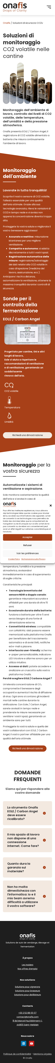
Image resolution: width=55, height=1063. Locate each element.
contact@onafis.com (28, 1016)
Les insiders (27, 964)
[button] (50, 505)
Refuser (27, 545)
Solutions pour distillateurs (27, 994)
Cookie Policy (14, 559)
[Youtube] (31, 1043)
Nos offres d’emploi (27, 968)
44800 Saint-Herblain (28, 1024)
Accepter (27, 537)
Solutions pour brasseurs (27, 990)
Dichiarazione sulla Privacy (33, 559)
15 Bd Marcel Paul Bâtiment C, (28, 1020)
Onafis (6, 23)
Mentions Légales (42, 1053)
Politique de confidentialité (17, 1053)
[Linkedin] (23, 1043)
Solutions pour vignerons (27, 986)
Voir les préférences (27, 553)
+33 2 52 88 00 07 (27, 1012)
